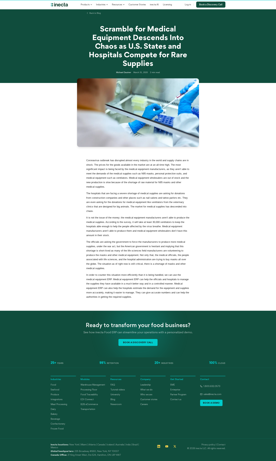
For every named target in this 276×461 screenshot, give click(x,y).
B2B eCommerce (89, 404)
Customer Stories (137, 4)
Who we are (146, 394)
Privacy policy (208, 444)
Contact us (175, 399)
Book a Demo (211, 402)
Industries (101, 4)
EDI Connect (87, 399)
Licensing (167, 4)
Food (53, 384)
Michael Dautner (123, 72)
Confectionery (58, 423)
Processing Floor (88, 389)
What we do (146, 389)
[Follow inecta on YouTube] (167, 446)
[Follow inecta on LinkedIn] (159, 446)
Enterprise (175, 389)
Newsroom (116, 404)
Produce (55, 394)
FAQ (112, 384)
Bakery (54, 414)
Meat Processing (59, 404)
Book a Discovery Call (210, 4)
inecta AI (154, 4)
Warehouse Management (92, 384)
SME (172, 384)
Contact (221, 444)
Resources (117, 4)
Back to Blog (95, 13)
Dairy (53, 409)
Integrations (57, 399)
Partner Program (178, 394)
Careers (144, 404)
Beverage (55, 419)
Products (85, 4)
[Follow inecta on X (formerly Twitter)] (175, 446)
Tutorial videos (117, 389)
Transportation (87, 409)
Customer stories (148, 399)
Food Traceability (89, 394)
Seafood (55, 389)
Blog (112, 399)
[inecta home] (59, 4)
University (115, 394)
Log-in (188, 4)
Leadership (145, 384)
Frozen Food (57, 428)
